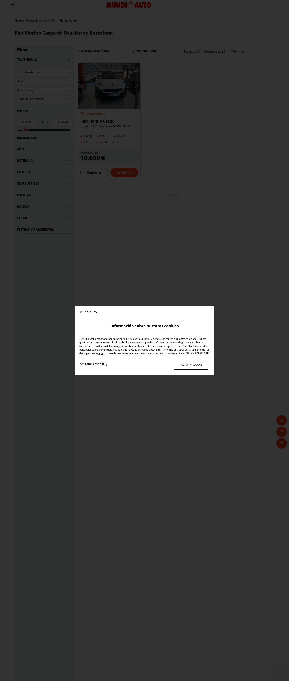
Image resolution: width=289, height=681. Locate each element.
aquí (101, 353)
